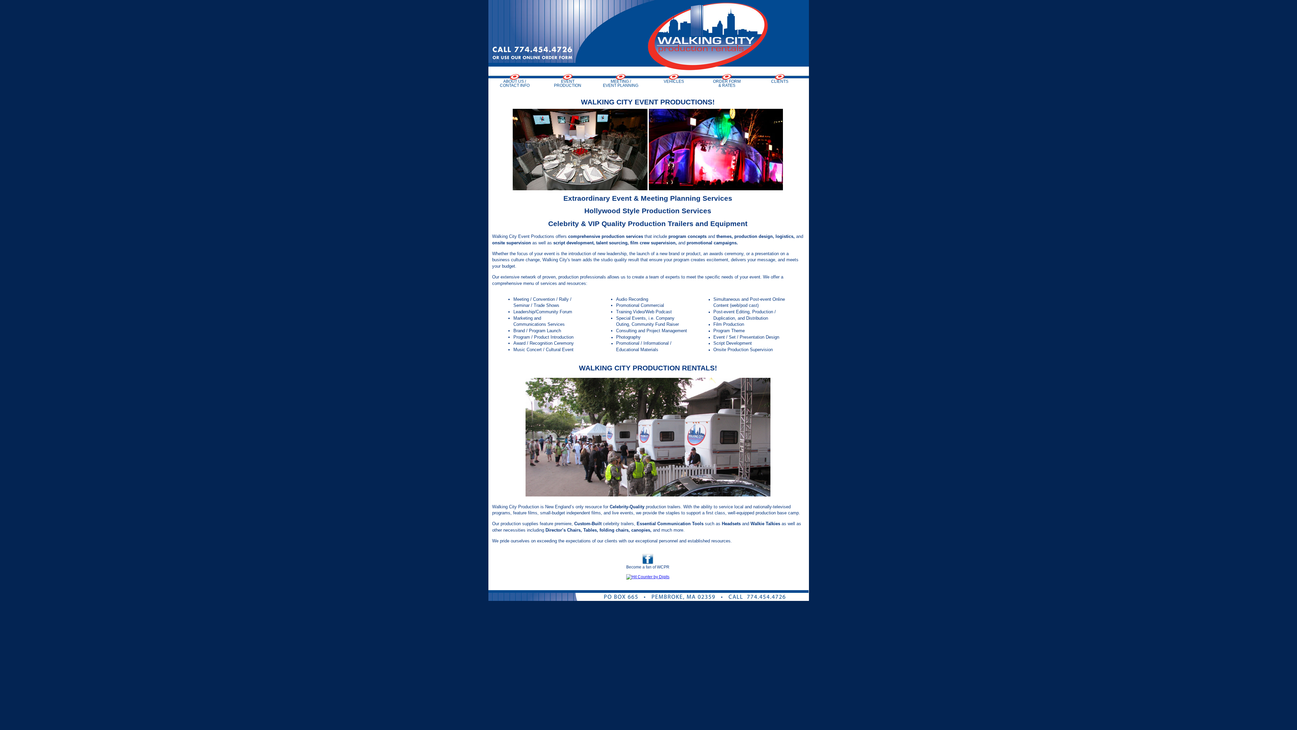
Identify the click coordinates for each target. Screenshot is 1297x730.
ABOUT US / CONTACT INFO (515, 83)
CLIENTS (779, 81)
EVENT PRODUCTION (567, 83)
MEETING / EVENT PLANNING (620, 83)
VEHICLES (674, 81)
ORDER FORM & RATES (727, 83)
